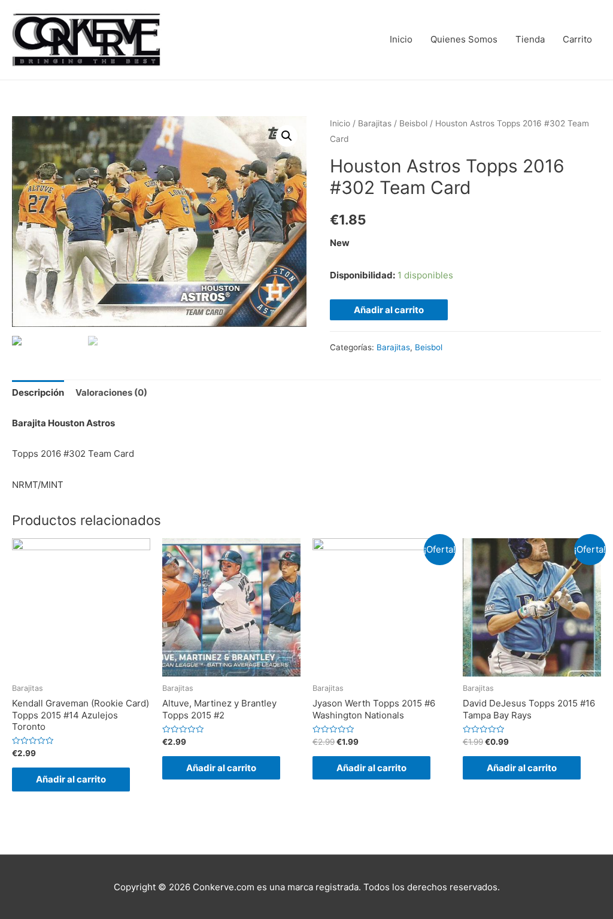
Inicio (401, 39)
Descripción (38, 392)
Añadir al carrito (389, 310)
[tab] (38, 393)
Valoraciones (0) (111, 392)
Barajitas (375, 123)
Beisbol (413, 123)
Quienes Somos (463, 39)
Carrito (577, 39)
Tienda (530, 39)
